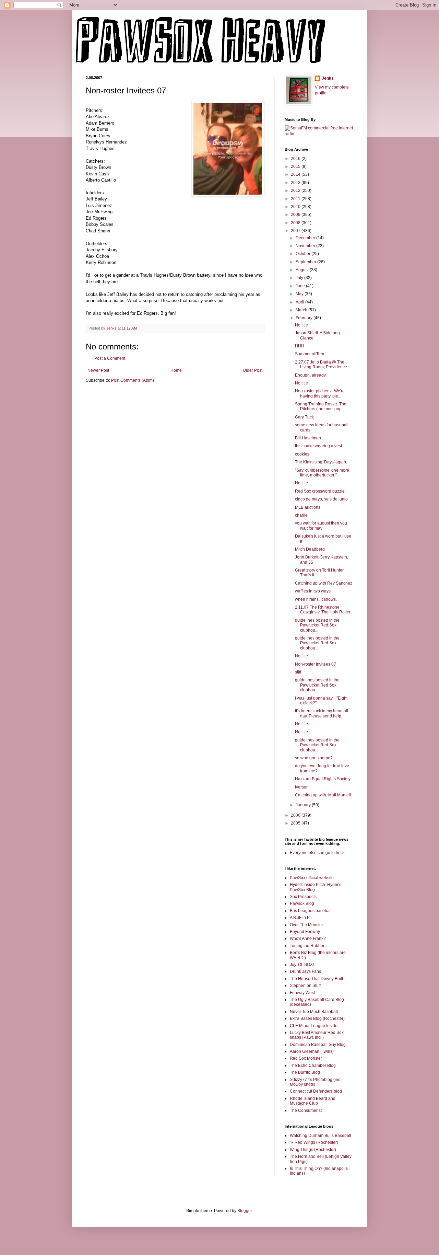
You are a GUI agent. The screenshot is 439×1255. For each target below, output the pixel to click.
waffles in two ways (313, 591)
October (303, 253)
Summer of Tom (309, 354)
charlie (301, 515)
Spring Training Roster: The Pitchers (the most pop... (320, 406)
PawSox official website (312, 877)
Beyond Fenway (305, 931)
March (302, 310)
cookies (302, 454)
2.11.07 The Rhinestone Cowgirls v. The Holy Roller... (324, 609)
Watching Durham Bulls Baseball (320, 1135)
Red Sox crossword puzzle (320, 491)
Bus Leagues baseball (311, 910)
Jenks (328, 78)
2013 (296, 182)
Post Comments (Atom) (132, 380)
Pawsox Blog (302, 903)
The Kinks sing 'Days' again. (321, 462)
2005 (296, 823)
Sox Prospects (303, 896)
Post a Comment (109, 358)
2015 (296, 166)
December (306, 237)
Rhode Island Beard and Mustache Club (312, 1101)
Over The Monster (306, 924)
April (300, 302)
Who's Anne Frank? (308, 938)
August (303, 269)
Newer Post (98, 370)
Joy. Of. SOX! (302, 964)
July (300, 277)
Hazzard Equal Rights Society (323, 778)
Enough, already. (311, 375)
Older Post (252, 370)
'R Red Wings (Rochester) (314, 1142)
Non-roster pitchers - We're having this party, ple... (320, 393)
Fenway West (302, 992)
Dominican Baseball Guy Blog (318, 1044)
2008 (296, 222)
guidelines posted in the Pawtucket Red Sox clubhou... (317, 625)
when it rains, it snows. (316, 599)
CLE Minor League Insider (314, 1025)
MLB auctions (307, 507)
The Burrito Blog (305, 1072)
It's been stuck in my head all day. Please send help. (321, 713)
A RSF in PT (301, 917)
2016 (296, 158)
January (304, 805)
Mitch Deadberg (310, 549)
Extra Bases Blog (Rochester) (317, 1018)
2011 (296, 198)
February (304, 317)
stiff (298, 672)
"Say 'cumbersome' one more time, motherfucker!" (322, 472)
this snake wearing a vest (318, 446)
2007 (296, 230)
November (306, 245)
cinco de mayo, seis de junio (321, 499)
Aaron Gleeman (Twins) (312, 1051)
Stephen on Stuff (305, 985)
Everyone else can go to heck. (318, 852)
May (300, 293)
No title (301, 325)
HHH (299, 346)
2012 (296, 190)
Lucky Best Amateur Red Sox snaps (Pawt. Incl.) (317, 1035)
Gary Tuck (304, 417)
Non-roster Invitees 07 (315, 664)
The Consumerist (306, 1110)
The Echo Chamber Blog (313, 1065)
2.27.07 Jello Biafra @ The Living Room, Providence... (322, 364)
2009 (296, 214)
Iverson (302, 787)
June (301, 286)
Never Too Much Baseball (314, 1011)
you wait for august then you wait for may (321, 525)
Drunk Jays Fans (305, 971)
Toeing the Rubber (307, 945)
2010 (296, 206)
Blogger (244, 1210)
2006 (296, 815)
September (306, 262)
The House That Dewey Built (316, 978)
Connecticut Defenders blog (316, 1091)
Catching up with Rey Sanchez (323, 583)
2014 (296, 174)
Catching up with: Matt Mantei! (323, 795)
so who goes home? (314, 758)
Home (176, 370)
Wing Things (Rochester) (313, 1149)
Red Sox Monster (306, 1058)
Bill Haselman (308, 438)
